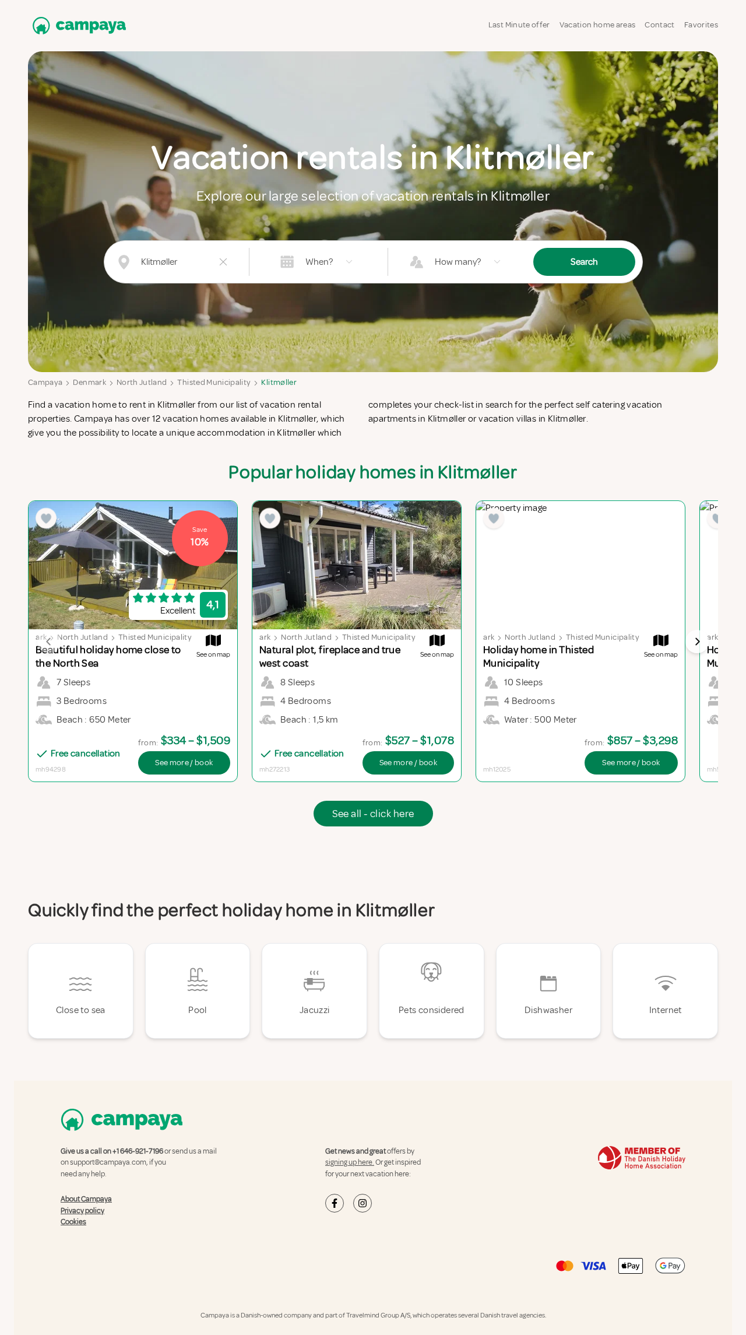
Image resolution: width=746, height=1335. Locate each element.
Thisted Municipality (214, 382)
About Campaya (86, 1199)
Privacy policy (82, 1210)
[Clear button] (223, 262)
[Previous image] (49, 641)
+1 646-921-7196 (137, 1151)
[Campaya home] (77, 25)
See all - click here (373, 813)
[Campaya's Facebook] (334, 1203)
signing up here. (349, 1162)
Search (584, 262)
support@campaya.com (108, 1162)
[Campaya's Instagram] (362, 1203)
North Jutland (142, 382)
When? (319, 262)
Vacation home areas (598, 25)
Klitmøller (279, 382)
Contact (659, 25)
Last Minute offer (519, 25)
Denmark (89, 382)
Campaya (45, 382)
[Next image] (697, 641)
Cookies (73, 1222)
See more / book (184, 763)
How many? (458, 262)
